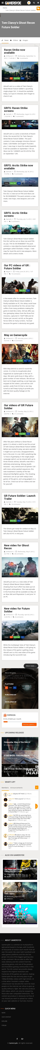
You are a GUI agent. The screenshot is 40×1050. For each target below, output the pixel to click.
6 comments (23, 58)
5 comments (15, 221)
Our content (6, 1017)
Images (25, 40)
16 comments (15, 504)
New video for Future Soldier (17, 610)
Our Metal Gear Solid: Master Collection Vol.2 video (16, 870)
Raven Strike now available (14, 51)
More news (31, 666)
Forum (4, 1025)
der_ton (10, 794)
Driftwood (9, 56)
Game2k (8, 114)
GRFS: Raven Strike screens (16, 109)
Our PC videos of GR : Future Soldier (17, 267)
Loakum (10, 804)
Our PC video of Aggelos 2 (15, 916)
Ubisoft (7, 697)
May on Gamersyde (15, 335)
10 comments (15, 274)
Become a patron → (29, 724)
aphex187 (11, 799)
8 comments (18, 341)
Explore (4, 1021)
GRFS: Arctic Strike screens (15, 214)
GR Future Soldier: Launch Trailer (19, 497)
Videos (15, 40)
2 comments (19, 116)
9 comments (18, 174)
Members (5, 788)
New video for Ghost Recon (16, 547)
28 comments (18, 554)
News (6, 40)
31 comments (18, 414)
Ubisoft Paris (9, 704)
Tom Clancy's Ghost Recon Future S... (18, 677)
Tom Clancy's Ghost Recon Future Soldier (18, 191)
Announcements (16, 788)
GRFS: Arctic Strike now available (18, 167)
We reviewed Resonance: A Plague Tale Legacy (19, 893)
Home (5, 8)
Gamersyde (13, 1043)
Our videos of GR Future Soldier (18, 407)
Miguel (8, 271)
